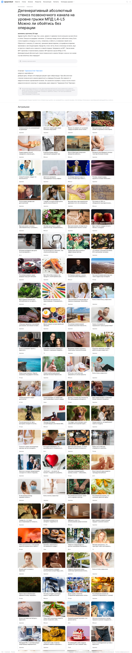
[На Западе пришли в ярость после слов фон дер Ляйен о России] (78, 171)
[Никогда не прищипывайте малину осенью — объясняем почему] (78, 465)
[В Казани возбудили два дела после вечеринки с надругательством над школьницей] (29, 245)
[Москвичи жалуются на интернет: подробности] (53, 514)
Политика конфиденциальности (122, 651)
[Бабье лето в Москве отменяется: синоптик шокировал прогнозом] (102, 441)
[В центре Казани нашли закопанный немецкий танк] (53, 147)
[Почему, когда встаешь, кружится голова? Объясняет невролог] (102, 171)
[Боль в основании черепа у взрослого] (29, 343)
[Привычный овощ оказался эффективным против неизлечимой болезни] (78, 245)
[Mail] (2, 2)
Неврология (30, 6)
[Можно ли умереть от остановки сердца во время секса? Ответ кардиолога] (78, 122)
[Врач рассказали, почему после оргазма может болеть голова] (78, 220)
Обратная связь (95, 651)
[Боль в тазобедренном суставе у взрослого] (102, 637)
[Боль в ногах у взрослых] (53, 490)
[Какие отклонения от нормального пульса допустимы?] (102, 318)
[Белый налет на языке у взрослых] (29, 563)
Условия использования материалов (83, 651)
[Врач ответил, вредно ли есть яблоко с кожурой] (102, 220)
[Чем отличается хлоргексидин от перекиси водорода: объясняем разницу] (78, 294)
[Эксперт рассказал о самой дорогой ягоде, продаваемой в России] (53, 220)
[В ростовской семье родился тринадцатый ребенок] (102, 465)
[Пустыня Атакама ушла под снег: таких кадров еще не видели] (102, 269)
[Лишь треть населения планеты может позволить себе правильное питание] (53, 613)
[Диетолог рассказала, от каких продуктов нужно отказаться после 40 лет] (78, 441)
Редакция (71, 651)
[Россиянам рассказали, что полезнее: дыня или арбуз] (102, 490)
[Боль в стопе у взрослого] (102, 563)
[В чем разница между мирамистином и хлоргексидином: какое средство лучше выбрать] (29, 490)
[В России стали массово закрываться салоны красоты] (78, 367)
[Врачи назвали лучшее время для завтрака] (53, 318)
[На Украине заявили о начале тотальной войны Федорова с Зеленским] (78, 269)
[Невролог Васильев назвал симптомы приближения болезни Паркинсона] (78, 563)
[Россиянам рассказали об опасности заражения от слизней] (102, 588)
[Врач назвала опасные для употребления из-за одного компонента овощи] (29, 294)
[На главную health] (8, 2)
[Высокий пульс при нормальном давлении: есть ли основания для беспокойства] (78, 196)
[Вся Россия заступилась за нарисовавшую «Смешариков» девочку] (53, 294)
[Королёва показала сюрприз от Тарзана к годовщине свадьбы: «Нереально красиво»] (53, 343)
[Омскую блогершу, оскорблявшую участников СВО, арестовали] (53, 416)
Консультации (21, 6)
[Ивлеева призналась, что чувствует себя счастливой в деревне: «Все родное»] (102, 539)
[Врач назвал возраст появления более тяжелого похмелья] (102, 392)
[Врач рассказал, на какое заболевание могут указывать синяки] (29, 220)
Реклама (13, 651)
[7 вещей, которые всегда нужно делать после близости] (53, 196)
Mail (2, 651)
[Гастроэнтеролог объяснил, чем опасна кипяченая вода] (53, 245)
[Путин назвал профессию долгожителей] (29, 196)
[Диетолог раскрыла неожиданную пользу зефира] (53, 171)
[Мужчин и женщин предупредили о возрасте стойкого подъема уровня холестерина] (29, 465)
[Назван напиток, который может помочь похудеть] (102, 416)
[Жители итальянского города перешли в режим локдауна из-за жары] (102, 613)
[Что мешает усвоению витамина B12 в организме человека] (102, 245)
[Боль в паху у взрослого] (102, 367)
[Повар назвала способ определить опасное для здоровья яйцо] (29, 147)
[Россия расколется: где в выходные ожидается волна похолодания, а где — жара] (29, 416)
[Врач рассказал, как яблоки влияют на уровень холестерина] (102, 122)
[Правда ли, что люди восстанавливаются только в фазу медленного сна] (29, 514)
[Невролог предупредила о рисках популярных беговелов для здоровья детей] (78, 539)
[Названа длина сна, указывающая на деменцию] (29, 122)
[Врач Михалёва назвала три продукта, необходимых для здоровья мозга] (53, 269)
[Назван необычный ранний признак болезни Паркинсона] (53, 367)
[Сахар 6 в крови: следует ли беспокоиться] (29, 171)
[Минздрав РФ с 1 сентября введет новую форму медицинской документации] (29, 637)
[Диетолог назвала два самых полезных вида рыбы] (53, 122)
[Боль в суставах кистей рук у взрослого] (29, 613)
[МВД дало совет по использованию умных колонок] (78, 514)
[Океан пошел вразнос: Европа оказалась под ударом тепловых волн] (29, 367)
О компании (7, 651)
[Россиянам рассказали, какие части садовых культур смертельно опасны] (78, 490)
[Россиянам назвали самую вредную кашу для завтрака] (29, 269)
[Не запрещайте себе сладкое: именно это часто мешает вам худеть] (78, 637)
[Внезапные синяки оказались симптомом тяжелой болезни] (78, 343)
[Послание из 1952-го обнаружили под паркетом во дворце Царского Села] (102, 196)
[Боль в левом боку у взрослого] (102, 294)
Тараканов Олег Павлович (34, 71)
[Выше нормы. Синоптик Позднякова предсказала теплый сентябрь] (78, 588)
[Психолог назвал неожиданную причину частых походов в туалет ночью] (29, 441)
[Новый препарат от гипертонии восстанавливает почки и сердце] (53, 392)
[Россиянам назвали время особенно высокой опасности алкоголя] (78, 318)
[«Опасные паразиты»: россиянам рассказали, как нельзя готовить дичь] (29, 318)
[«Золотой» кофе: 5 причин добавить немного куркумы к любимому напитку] (53, 637)
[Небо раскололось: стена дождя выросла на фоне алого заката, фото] (29, 539)
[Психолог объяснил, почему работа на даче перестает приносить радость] (102, 343)
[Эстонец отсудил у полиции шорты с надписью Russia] (53, 588)
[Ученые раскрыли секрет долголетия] (29, 392)
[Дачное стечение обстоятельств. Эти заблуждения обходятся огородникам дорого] (78, 392)
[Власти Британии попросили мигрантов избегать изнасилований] (78, 147)
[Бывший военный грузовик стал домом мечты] (78, 613)
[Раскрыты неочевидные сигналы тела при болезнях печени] (102, 147)
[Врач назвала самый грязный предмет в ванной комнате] (102, 514)
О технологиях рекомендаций (107, 651)
